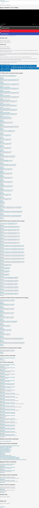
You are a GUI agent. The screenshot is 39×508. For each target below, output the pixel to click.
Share (7, 33)
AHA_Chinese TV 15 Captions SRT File (6, 447)
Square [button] (9, 91)
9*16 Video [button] (6, 91)
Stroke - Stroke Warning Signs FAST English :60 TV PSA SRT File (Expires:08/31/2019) (13, 459)
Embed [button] (1, 78)
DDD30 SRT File (2, 453)
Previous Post (2, 506)
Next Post (2, 507)
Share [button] (3, 78)
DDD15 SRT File (2, 454)
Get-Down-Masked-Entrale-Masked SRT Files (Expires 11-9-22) (9, 445)
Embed (7, 30)
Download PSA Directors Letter (5, 64)
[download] (2, 225)
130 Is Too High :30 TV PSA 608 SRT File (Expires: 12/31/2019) (9, 457)
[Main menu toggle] (3, 3)
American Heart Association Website (5, 441)
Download (7, 28)
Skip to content (2, 0)
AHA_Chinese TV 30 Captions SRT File (6, 446)
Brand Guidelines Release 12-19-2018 (5, 455)
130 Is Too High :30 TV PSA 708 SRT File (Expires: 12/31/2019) (9, 458)
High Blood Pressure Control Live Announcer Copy (7, 456)
